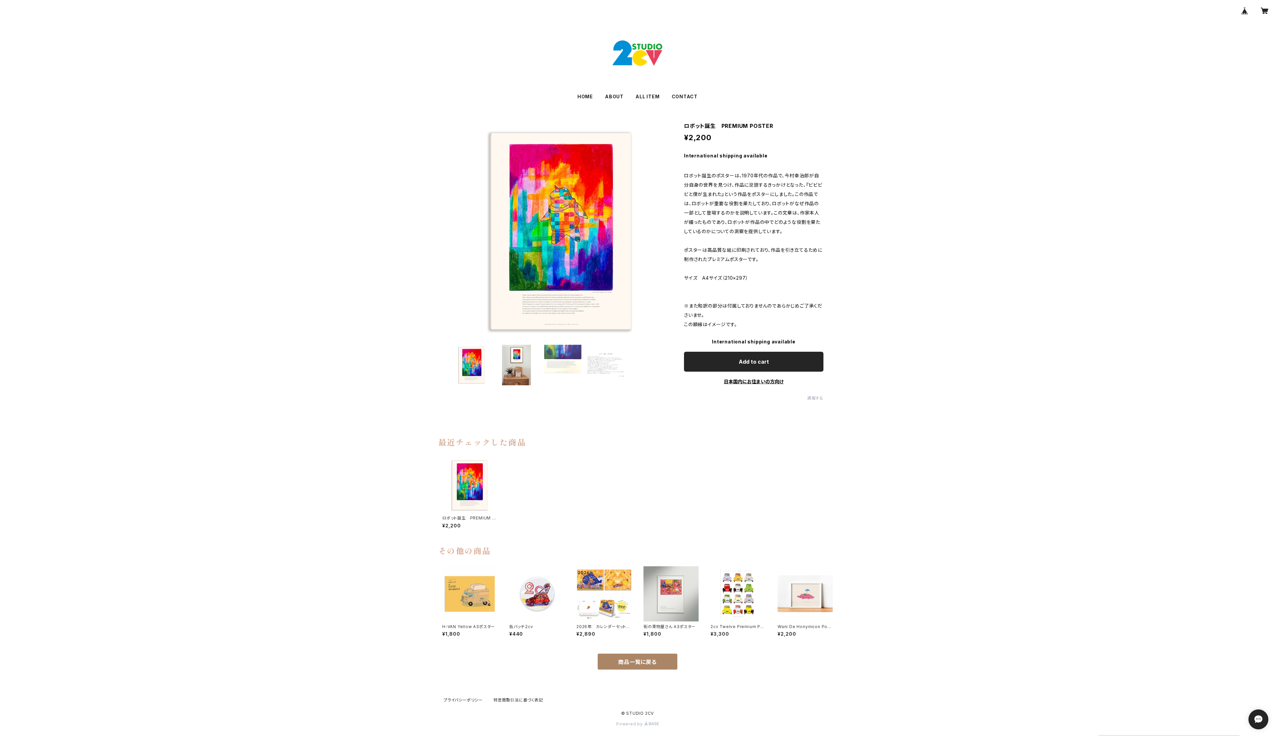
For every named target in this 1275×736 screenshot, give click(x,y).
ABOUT (614, 96)
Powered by (630, 723)
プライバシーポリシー (463, 699)
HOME (585, 96)
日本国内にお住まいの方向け (754, 381)
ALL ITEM (647, 96)
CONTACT (685, 96)
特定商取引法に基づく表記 (518, 699)
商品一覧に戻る (637, 662)
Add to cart (754, 361)
